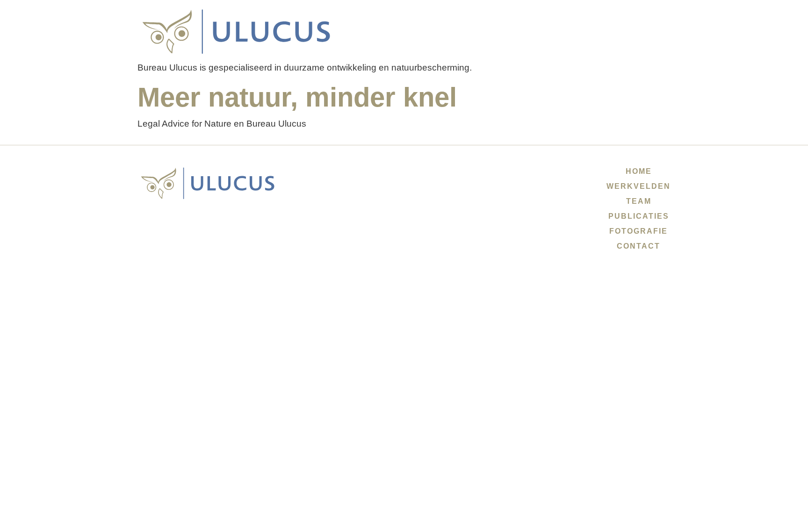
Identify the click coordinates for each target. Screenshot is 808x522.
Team (638, 201)
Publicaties (638, 216)
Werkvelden (638, 186)
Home (639, 171)
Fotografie (638, 231)
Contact (638, 246)
